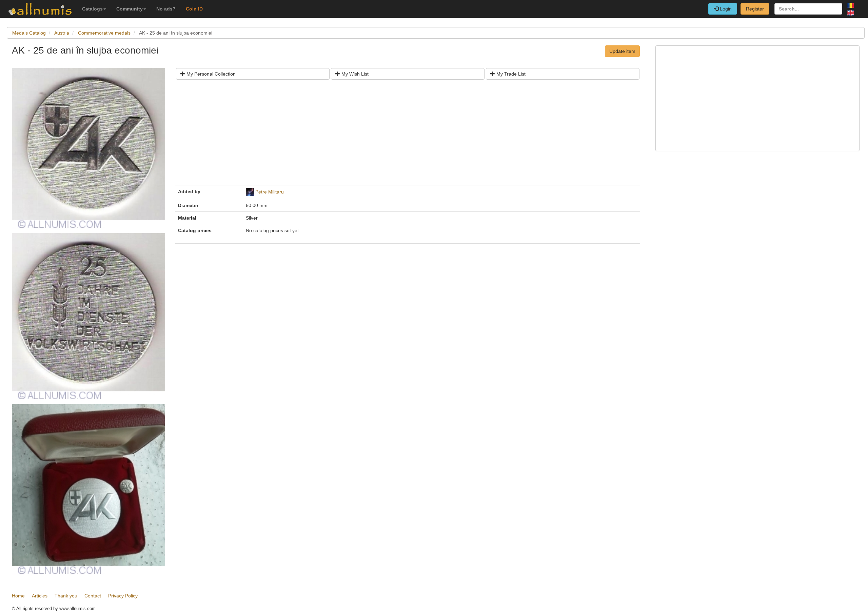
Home (18, 595)
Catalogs (92, 9)
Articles (39, 595)
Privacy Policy (123, 595)
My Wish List (354, 74)
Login (725, 9)
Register (755, 9)
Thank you (66, 595)
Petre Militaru (269, 192)
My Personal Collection (210, 74)
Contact (92, 595)
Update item (622, 51)
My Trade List (510, 74)
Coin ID (194, 9)
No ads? (166, 9)
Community (129, 9)
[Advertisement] (381, 134)
